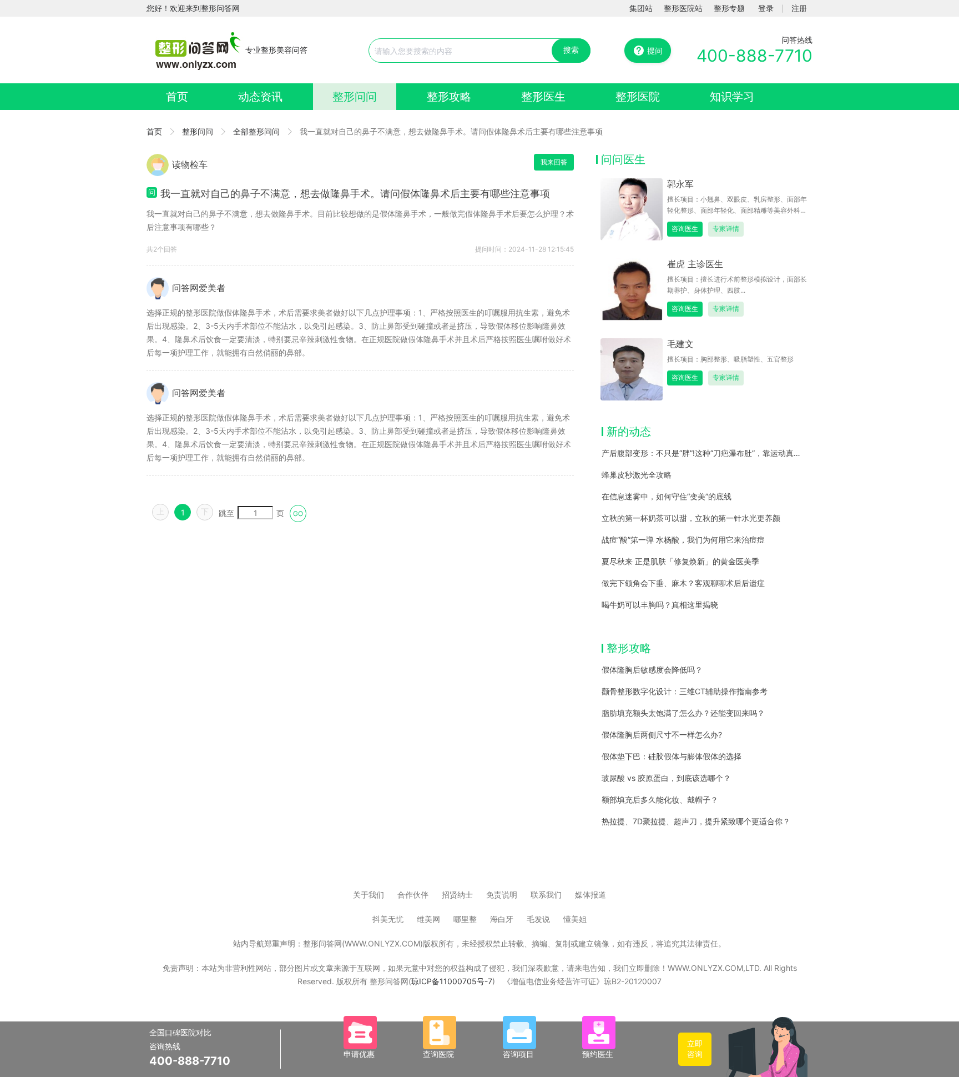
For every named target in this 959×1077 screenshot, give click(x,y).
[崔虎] (631, 288)
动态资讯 (260, 96)
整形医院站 (683, 8)
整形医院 (637, 96)
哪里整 (465, 919)
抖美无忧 (387, 919)
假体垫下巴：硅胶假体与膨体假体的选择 (671, 756)
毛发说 (538, 919)
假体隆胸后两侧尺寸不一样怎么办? (662, 734)
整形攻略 (449, 96)
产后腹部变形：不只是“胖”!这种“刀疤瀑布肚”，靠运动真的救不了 (713, 453)
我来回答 (554, 162)
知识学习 (732, 96)
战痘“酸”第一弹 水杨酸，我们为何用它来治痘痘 (683, 539)
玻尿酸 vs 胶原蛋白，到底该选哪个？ (666, 778)
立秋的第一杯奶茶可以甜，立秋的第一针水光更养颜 (691, 518)
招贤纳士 (457, 894)
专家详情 (726, 228)
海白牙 (501, 919)
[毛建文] (631, 368)
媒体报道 (590, 894)
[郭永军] (631, 208)
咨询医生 (685, 228)
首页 (177, 96)
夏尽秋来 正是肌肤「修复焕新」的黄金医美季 (680, 561)
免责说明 (501, 894)
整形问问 (354, 96)
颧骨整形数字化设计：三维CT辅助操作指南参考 (685, 691)
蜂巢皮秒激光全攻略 (637, 474)
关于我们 (368, 894)
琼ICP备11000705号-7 (451, 981)
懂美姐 (575, 919)
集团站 (641, 8)
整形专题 (729, 8)
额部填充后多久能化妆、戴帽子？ (660, 799)
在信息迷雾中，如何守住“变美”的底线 (666, 496)
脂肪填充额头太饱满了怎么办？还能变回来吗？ (683, 713)
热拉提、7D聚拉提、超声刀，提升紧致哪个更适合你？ (696, 821)
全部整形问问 (256, 131)
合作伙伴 (412, 894)
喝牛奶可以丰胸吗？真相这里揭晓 (660, 604)
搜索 (571, 49)
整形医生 (543, 96)
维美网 (428, 919)
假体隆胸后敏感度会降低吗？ (652, 669)
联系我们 (546, 894)
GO (298, 513)
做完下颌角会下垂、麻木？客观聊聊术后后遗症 (683, 583)
